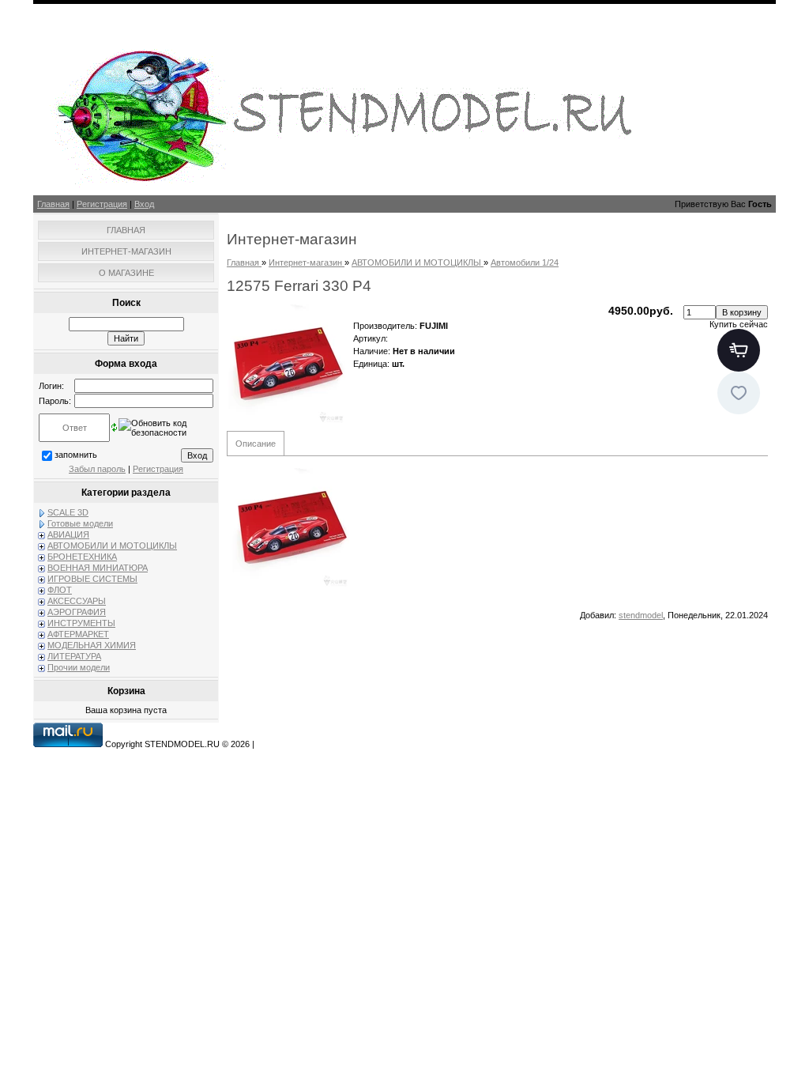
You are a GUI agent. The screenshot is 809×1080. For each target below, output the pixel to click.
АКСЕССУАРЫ (76, 601)
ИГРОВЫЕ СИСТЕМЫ (92, 578)
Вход (144, 204)
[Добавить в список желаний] (738, 393)
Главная (53, 204)
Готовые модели (80, 523)
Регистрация (102, 204)
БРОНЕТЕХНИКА (82, 556)
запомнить (76, 454)
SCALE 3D (67, 512)
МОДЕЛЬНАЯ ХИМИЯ (91, 645)
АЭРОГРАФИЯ (76, 612)
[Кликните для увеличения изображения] (286, 363)
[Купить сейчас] (738, 350)
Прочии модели (78, 667)
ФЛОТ (59, 590)
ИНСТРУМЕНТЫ (81, 623)
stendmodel (641, 615)
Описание (255, 443)
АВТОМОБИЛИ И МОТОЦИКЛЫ (112, 545)
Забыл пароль (97, 469)
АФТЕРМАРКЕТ (78, 634)
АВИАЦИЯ (68, 534)
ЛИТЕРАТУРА (74, 656)
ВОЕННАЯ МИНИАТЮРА (97, 567)
